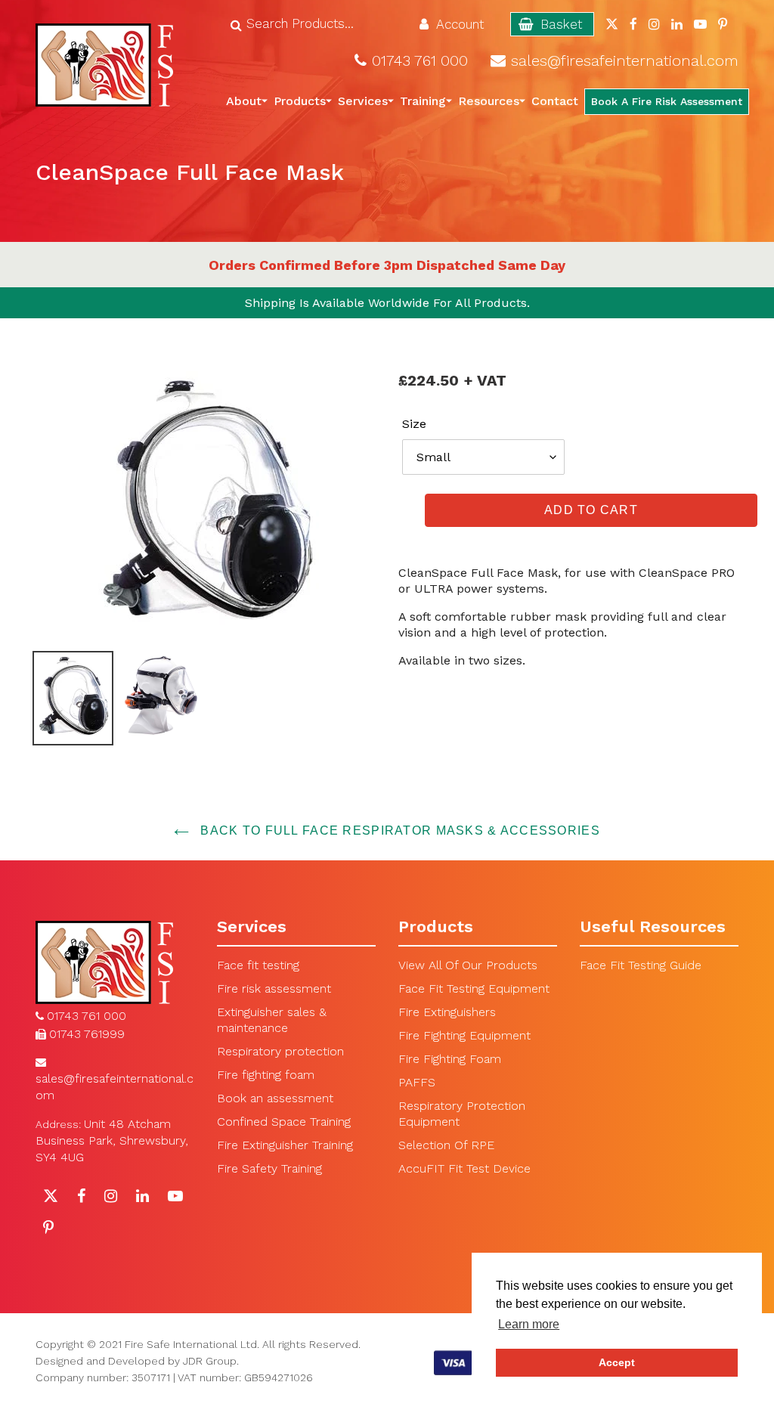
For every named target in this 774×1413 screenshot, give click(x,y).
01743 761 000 (420, 61)
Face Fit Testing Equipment (474, 988)
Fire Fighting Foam (449, 1059)
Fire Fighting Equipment (464, 1035)
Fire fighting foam (265, 1074)
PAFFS (416, 1082)
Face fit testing (258, 965)
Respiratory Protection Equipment (461, 1113)
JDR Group (210, 1361)
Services (363, 101)
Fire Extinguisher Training (285, 1145)
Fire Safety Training (269, 1168)
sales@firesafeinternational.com (624, 61)
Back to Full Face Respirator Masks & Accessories (398, 830)
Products (300, 101)
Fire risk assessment (274, 988)
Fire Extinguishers (447, 1012)
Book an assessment (275, 1098)
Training (423, 101)
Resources (488, 101)
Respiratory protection (280, 1051)
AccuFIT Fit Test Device (464, 1168)
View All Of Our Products (467, 965)
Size (414, 424)
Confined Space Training (284, 1121)
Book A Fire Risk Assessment (666, 101)
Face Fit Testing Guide (640, 965)
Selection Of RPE (446, 1145)
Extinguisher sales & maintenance (272, 1020)
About (244, 101)
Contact (554, 101)
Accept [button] (617, 1362)
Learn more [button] (528, 1324)
